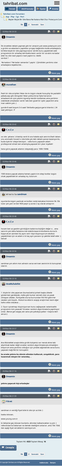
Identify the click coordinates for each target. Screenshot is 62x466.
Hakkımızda (44, 463)
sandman (22, 194)
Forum (12, 9)
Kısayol (49, 31)
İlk (22, 24)
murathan (11, 84)
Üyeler (43, 9)
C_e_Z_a (9, 129)
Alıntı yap (55, 73)
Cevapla (10, 447)
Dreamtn (10, 37)
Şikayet (54, 31)
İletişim (53, 463)
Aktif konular (27, 9)
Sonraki (34, 24)
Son (42, 24)
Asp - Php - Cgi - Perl (15, 16)
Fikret (9, 401)
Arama (55, 9)
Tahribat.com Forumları (14, 14)
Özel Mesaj (58, 31)
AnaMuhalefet (13, 283)
